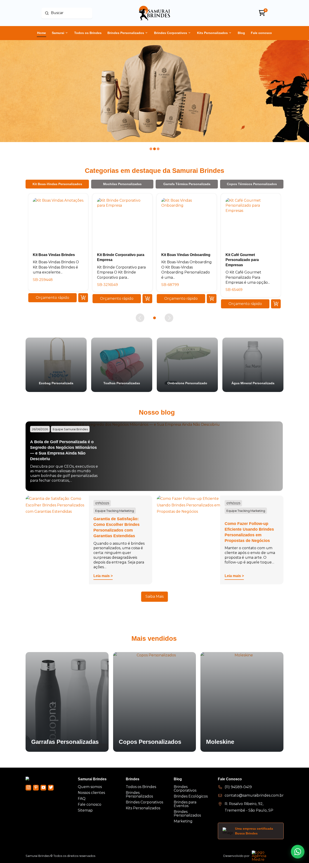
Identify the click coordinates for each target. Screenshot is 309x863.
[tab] (57, 184)
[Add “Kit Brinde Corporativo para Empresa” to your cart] (147, 298)
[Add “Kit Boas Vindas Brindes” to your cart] (83, 297)
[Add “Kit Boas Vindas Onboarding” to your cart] (211, 298)
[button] (52, 297)
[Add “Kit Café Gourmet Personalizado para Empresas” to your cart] (276, 303)
